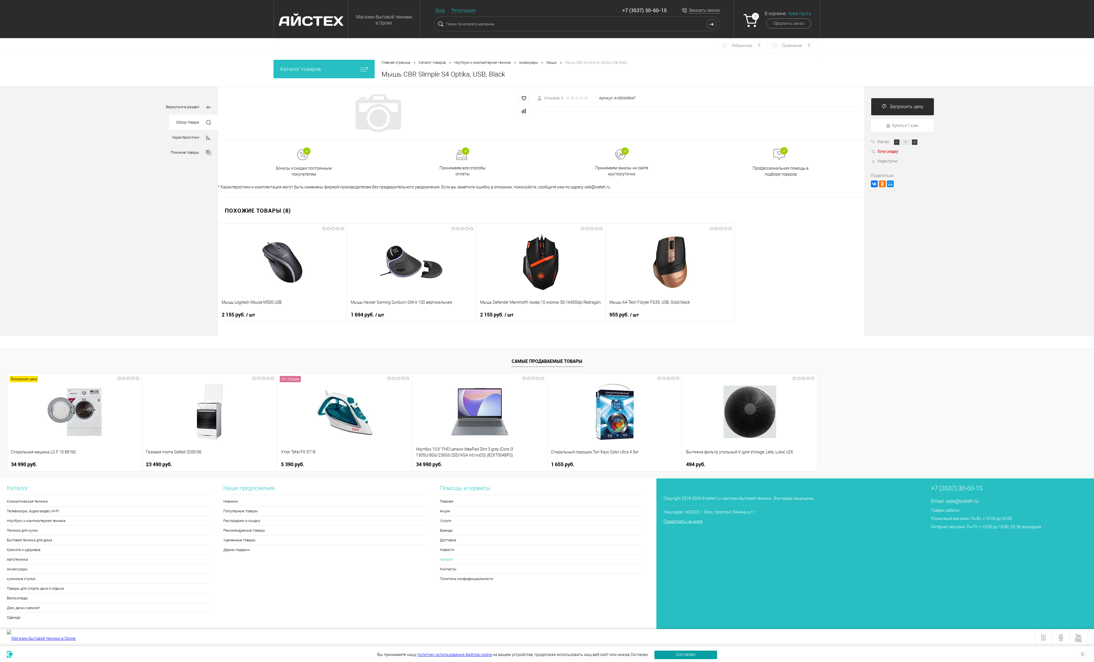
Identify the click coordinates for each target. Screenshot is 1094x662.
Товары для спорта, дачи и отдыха (35, 588)
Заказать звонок (704, 10)
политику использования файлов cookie (454, 654)
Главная (446, 501)
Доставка (448, 540)
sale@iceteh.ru (962, 501)
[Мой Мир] (890, 183)
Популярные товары (240, 511)
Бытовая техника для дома (29, 540)
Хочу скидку (887, 151)
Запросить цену (906, 106)
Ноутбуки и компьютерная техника (36, 521)
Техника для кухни (22, 530)
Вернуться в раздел (182, 107)
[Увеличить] (378, 113)
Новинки (230, 501)
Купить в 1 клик (905, 125)
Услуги (445, 521)
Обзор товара (187, 122)
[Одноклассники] (882, 183)
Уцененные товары (239, 540)
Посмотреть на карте (683, 521)
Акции (445, 511)
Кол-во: (884, 141)
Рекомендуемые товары (244, 530)
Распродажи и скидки (241, 521)
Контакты (448, 569)
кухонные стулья (21, 579)
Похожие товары (185, 152)
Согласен (685, 654)
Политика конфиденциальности (466, 579)
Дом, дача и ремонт (23, 608)
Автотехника (17, 559)
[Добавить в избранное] (524, 98)
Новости (447, 550)
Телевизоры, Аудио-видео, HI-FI (33, 511)
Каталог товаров (300, 69)
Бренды (446, 530)
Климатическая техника (27, 501)
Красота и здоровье (23, 550)
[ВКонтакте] (874, 183)
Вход (440, 10)
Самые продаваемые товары (547, 361)
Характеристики (185, 137)
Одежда (13, 617)
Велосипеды (17, 598)
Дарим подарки (236, 550)
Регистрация (463, 10)
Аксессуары (17, 569)
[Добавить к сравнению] (524, 111)
